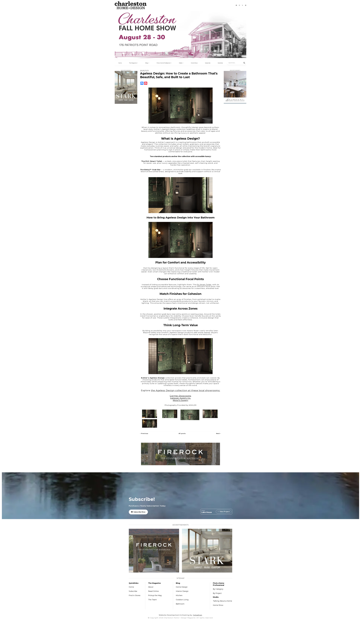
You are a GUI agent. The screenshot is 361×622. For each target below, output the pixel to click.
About (150, 587)
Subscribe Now (139, 512)
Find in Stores (134, 595)
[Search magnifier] (244, 63)
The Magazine (133, 63)
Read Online (153, 591)
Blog (146, 63)
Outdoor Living (182, 600)
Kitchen (179, 595)
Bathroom (180, 604)
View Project (225, 512)
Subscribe (207, 63)
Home (120, 63)
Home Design (182, 587)
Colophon (197, 615)
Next (218, 433)
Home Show (194, 63)
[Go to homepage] (130, 5)
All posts (182, 433)
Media (180, 63)
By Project (217, 593)
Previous (144, 433)
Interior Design (182, 591)
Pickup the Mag (155, 595)
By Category (218, 589)
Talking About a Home (222, 601)
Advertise (220, 63)
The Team (152, 600)
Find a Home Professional (164, 63)
